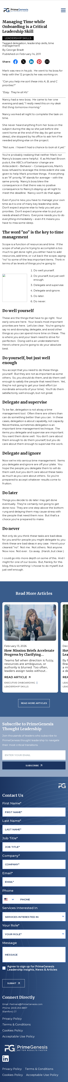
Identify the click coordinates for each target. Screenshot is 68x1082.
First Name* (11, 803)
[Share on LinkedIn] (31, 61)
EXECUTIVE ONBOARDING (19, 682)
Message (9, 943)
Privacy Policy (12, 1018)
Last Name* (11, 821)
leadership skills (37, 43)
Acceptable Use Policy (18, 1036)
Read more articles (34, 703)
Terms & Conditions (16, 1024)
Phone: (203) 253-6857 (14, 1007)
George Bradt (15, 49)
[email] (47, 61)
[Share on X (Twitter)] (23, 61)
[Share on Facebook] (15, 62)
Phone (7, 891)
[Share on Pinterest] (39, 61)
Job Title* (10, 838)
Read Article (15, 677)
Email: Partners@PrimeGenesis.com (22, 1004)
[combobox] (9, 899)
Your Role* (10, 925)
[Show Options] (63, 916)
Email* (7, 873)
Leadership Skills (18, 38)
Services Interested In (20, 908)
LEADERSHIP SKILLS (16, 686)
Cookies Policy (12, 1030)
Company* (11, 856)
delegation (19, 43)
